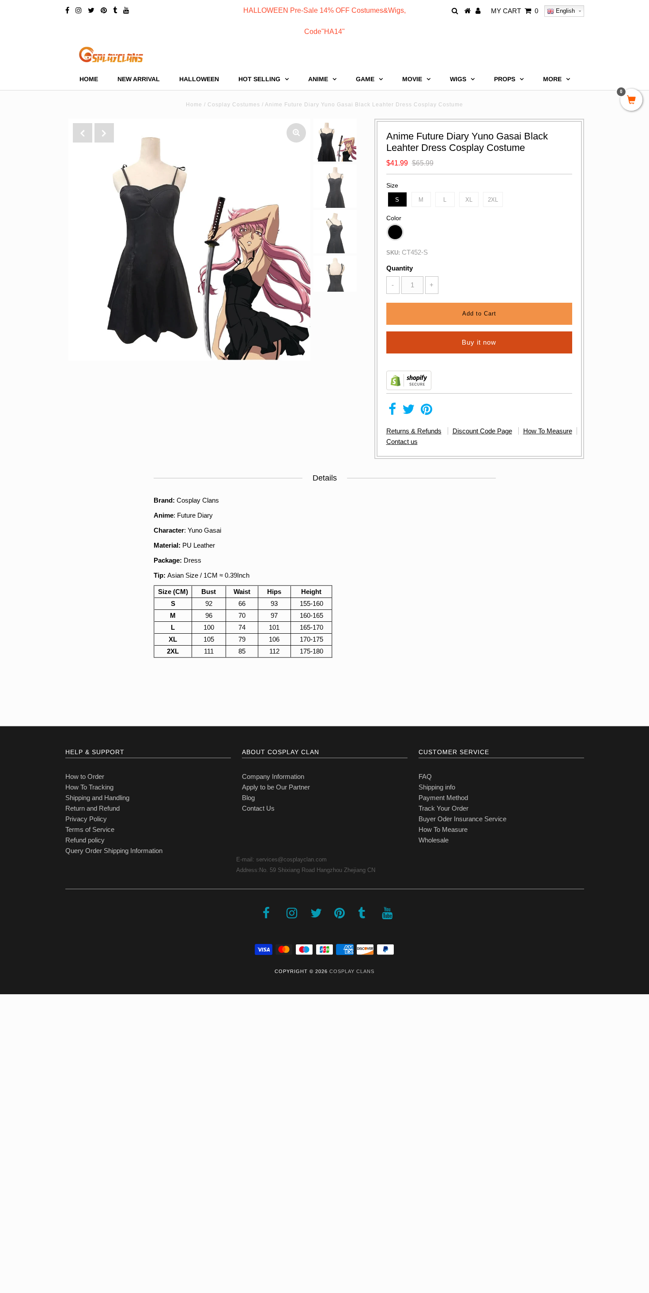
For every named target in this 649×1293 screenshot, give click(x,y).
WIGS (458, 79)
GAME (365, 79)
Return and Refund (92, 808)
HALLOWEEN (199, 79)
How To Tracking (89, 787)
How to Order (84, 776)
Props (504, 79)
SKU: (393, 252)
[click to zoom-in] (296, 133)
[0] (631, 100)
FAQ (425, 776)
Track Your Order (443, 808)
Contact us (402, 441)
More (552, 79)
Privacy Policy (86, 819)
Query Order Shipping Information (113, 850)
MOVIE (412, 79)
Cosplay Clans (351, 971)
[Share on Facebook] (392, 411)
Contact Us (258, 808)
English (564, 11)
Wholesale (434, 840)
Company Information (273, 776)
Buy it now (479, 342)
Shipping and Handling (97, 797)
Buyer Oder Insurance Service (462, 819)
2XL (493, 199)
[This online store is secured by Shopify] (408, 387)
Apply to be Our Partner (276, 787)
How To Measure (547, 431)
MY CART (514, 11)
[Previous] (82, 133)
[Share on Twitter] (408, 411)
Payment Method (443, 797)
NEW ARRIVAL (138, 79)
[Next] (104, 133)
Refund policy (85, 840)
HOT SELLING (259, 79)
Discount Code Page (482, 431)
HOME (88, 79)
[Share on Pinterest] (426, 411)
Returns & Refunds (413, 431)
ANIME (318, 79)
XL (468, 199)
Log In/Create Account (45, 1229)
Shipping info (437, 787)
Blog (248, 797)
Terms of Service (89, 829)
